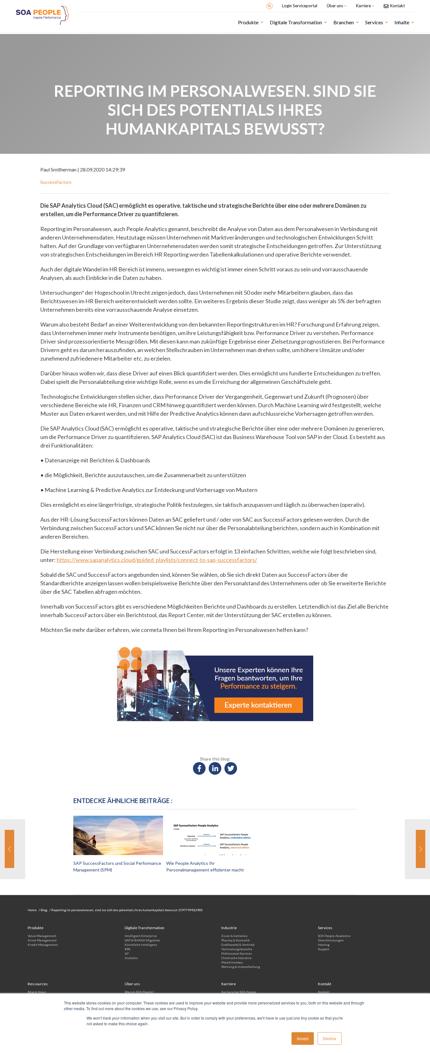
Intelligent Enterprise (141, 936)
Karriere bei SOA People (238, 992)
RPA (128, 949)
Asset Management (42, 940)
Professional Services (236, 953)
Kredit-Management (43, 944)
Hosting (324, 944)
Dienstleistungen (331, 940)
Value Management (42, 936)
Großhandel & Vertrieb (237, 944)
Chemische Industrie (236, 958)
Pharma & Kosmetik (235, 940)
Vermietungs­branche (236, 949)
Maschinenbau (232, 962)
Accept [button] (302, 1038)
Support (323, 949)
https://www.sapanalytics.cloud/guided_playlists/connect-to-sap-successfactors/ (157, 559)
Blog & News (37, 992)
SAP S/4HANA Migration (142, 940)
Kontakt (324, 992)
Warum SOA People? (139, 992)
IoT (127, 953)
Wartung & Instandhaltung (240, 967)
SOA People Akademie (334, 936)
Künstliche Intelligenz (141, 944)
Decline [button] (329, 1038)
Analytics (131, 958)
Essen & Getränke (234, 936)
